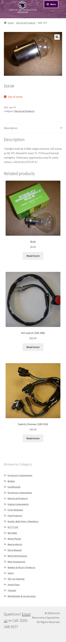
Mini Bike (12, 532)
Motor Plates (14, 538)
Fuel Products (15, 515)
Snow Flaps (14, 584)
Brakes (11, 481)
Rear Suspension (16, 561)
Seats (11, 573)
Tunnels (12, 590)
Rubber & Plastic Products (21, 567)
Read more (33, 255)
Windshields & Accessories (22, 596)
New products (15, 544)
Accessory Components (20, 475)
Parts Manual (14, 550)
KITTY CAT (13, 527)
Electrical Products (25, 22)
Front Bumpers (15, 509)
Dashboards (14, 486)
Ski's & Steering (16, 578)
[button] (57, 37)
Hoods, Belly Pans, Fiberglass (23, 521)
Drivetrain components (20, 492)
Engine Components (18, 504)
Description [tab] (10, 128)
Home (11, 22)
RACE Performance (17, 555)
